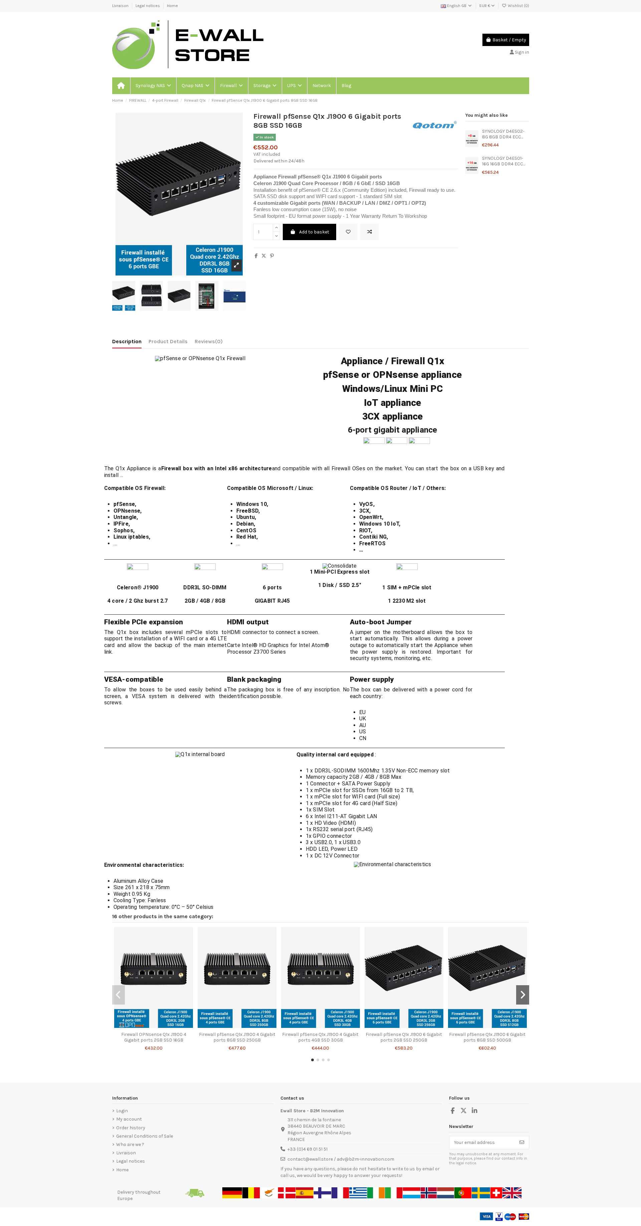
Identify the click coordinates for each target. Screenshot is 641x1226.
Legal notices (148, 5)
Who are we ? (130, 1144)
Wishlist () (518, 5)
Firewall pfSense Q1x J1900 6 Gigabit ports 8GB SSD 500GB (487, 1037)
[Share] (256, 256)
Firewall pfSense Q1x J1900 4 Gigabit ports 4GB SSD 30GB (320, 1037)
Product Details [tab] (168, 341)
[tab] (209, 343)
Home (172, 5)
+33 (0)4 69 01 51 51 (307, 1149)
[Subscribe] (522, 1142)
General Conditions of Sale (144, 1136)
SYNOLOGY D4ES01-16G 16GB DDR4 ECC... (503, 161)
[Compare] (153, 1026)
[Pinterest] (272, 256)
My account (129, 1119)
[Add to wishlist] (348, 232)
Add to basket (314, 232)
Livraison (121, 5)
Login (122, 1111)
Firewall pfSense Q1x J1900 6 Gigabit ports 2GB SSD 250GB (404, 1037)
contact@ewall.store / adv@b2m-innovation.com (340, 1159)
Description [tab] (127, 341)
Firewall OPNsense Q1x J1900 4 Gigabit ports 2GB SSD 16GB (153, 1037)
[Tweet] (263, 256)
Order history (130, 1128)
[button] (153, 85)
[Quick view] (163, 1026)
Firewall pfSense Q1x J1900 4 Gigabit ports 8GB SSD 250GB (237, 1037)
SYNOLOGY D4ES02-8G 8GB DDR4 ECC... (503, 134)
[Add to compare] (369, 232)
